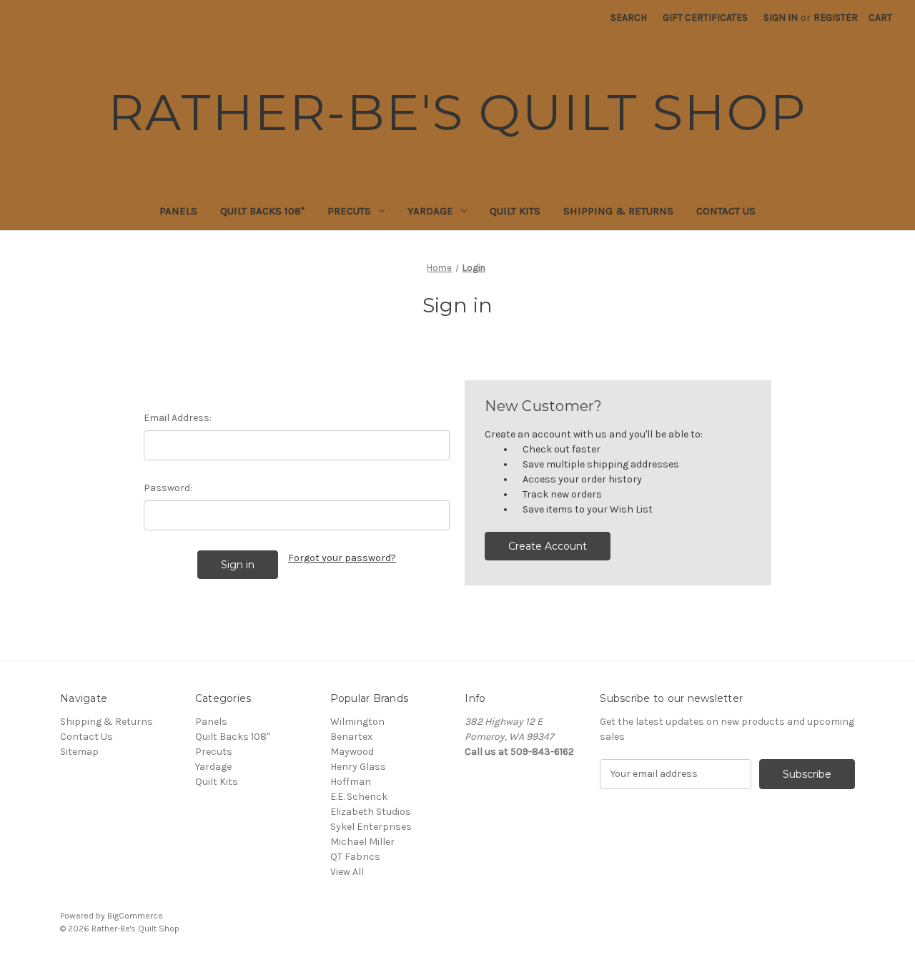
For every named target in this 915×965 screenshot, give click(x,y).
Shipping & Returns (618, 210)
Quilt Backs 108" (262, 210)
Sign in (780, 17)
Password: (168, 488)
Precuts (349, 210)
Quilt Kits (515, 210)
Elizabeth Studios (370, 812)
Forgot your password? (342, 558)
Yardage (430, 210)
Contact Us (726, 210)
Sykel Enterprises (371, 827)
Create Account (547, 546)
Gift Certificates (705, 17)
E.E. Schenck (358, 797)
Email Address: (178, 418)
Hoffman (350, 782)
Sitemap (79, 752)
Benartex (351, 737)
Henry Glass (358, 767)
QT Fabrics (355, 857)
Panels (178, 210)
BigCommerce (135, 916)
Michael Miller (362, 842)
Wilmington (357, 722)
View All (347, 872)
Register (835, 17)
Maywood (352, 752)
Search (628, 17)
